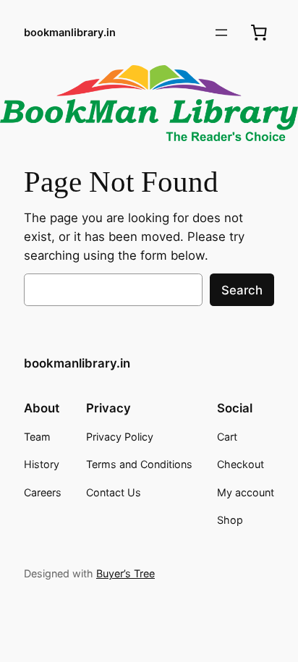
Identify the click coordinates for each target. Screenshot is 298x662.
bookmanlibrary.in (70, 32)
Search (242, 290)
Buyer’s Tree (125, 573)
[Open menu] (221, 32)
